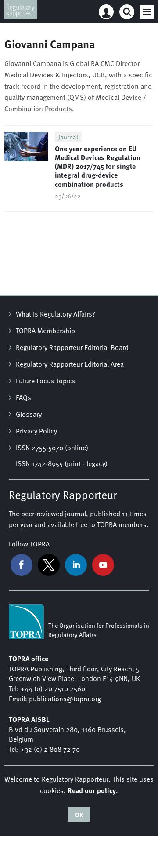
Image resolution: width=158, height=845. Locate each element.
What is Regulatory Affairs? (55, 314)
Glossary (29, 414)
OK (79, 814)
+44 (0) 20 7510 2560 (53, 688)
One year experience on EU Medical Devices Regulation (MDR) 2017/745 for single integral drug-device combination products (97, 166)
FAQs (23, 397)
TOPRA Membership (45, 330)
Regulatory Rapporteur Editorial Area (70, 364)
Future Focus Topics (45, 380)
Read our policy (92, 790)
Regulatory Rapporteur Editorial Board (72, 347)
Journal (68, 137)
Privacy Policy (36, 431)
